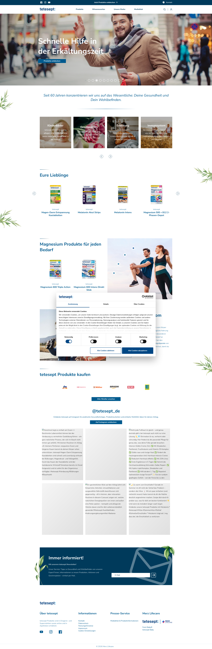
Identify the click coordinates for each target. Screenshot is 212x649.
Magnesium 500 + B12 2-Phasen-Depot (123, 214)
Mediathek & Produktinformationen (124, 621)
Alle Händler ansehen (106, 399)
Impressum (82, 628)
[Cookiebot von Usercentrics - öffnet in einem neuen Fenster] (143, 296)
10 (123, 80)
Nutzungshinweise (85, 626)
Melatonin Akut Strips (55, 212)
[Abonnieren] (153, 575)
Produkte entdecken (52, 61)
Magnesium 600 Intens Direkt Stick (89, 288)
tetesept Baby (148, 630)
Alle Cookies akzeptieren (137, 351)
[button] (79, 9)
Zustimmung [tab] (73, 304)
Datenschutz (83, 623)
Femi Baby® (147, 627)
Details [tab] (106, 304)
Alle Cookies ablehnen (105, 351)
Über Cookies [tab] (139, 304)
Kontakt (169, 2)
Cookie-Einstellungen (87, 631)
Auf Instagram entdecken (106, 422)
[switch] (93, 341)
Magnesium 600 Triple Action (157, 212)
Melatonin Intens (89, 212)
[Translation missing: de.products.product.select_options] (133, 248)
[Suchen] (165, 9)
